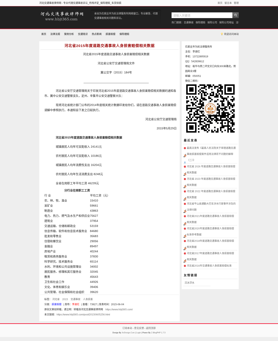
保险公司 (212, 22)
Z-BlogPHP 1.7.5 (158, 333)
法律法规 (55, 34)
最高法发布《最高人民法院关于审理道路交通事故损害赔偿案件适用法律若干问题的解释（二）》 (211, 154)
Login (138, 333)
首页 (220, 3)
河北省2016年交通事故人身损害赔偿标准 (209, 265)
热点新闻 (97, 34)
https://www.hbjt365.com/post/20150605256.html (83, 314)
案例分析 (69, 34)
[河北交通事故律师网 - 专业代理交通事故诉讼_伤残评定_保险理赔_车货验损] (61, 21)
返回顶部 (151, 328)
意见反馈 (139, 328)
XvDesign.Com (128, 333)
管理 (236, 3)
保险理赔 (200, 22)
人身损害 (88, 299)
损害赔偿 (110, 34)
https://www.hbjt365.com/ (119, 309)
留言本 (228, 3)
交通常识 (83, 34)
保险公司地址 (226, 22)
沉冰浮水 (189, 282)
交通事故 (189, 22)
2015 (65, 299)
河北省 (56, 299)
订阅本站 (127, 328)
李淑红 (75, 304)
